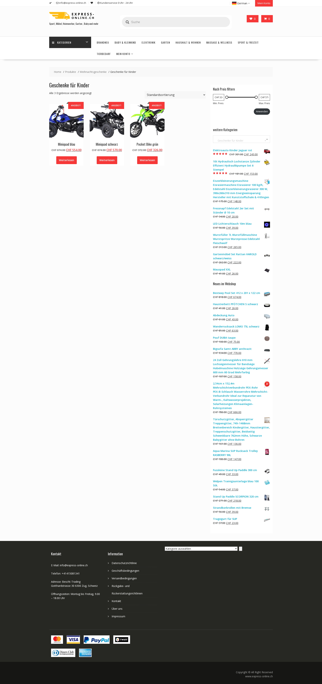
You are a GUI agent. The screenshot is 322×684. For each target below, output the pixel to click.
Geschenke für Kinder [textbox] (240, 140)
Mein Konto (264, 3)
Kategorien (64, 42)
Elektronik (148, 42)
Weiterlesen (66, 160)
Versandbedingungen (124, 578)
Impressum (118, 616)
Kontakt (116, 601)
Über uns (117, 608)
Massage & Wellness (219, 42)
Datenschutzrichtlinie (124, 563)
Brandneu (103, 42)
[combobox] (241, 139)
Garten (165, 42)
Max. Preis (264, 103)
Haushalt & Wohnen (188, 42)
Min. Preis (218, 103)
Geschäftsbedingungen (125, 570)
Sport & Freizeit (248, 42)
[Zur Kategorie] (240, 549)
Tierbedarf (104, 54)
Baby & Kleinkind (125, 42)
